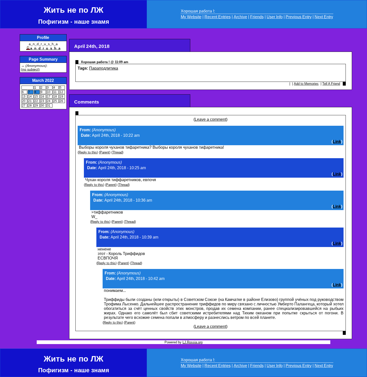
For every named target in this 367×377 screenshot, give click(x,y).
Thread (117, 152)
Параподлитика (103, 68)
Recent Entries (217, 17)
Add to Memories (306, 84)
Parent (104, 152)
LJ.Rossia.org (192, 342)
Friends (257, 17)
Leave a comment (210, 119)
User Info (275, 17)
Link (337, 141)
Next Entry (324, 17)
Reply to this (88, 152)
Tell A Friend (331, 84)
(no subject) (30, 69)
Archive (240, 17)
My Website (191, 17)
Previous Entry (299, 17)
